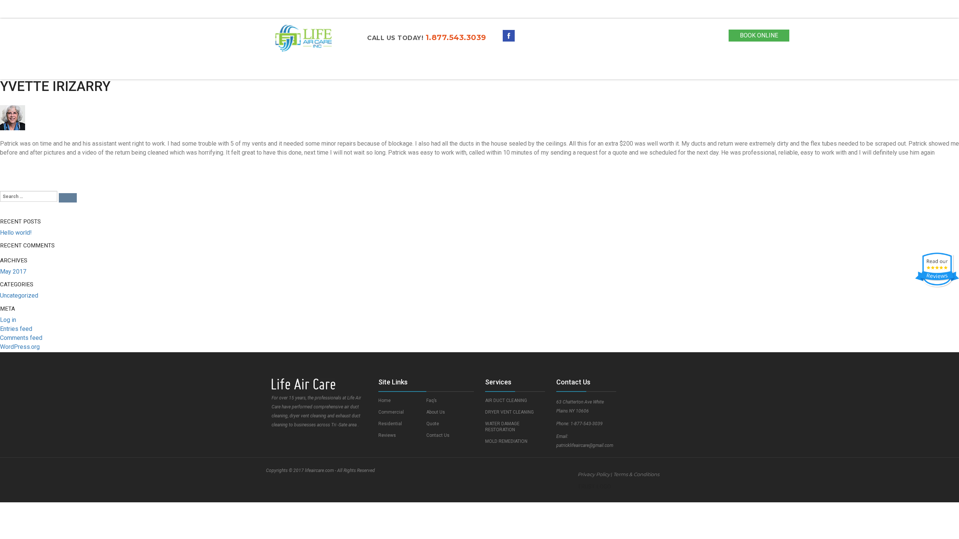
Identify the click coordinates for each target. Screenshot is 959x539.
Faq (466, 69)
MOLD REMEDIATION (506, 441)
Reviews (387, 435)
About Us (502, 69)
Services (427, 69)
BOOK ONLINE (759, 35)
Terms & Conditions (636, 474)
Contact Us (587, 69)
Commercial (325, 69)
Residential (378, 69)
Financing (638, 69)
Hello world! (16, 232)
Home (282, 69)
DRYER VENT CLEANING (509, 412)
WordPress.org (20, 346)
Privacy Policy (594, 474)
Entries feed (16, 328)
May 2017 (13, 271)
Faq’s (431, 400)
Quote (543, 69)
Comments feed (21, 337)
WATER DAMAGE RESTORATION (502, 426)
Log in (8, 319)
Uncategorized (19, 295)
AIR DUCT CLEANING (506, 400)
